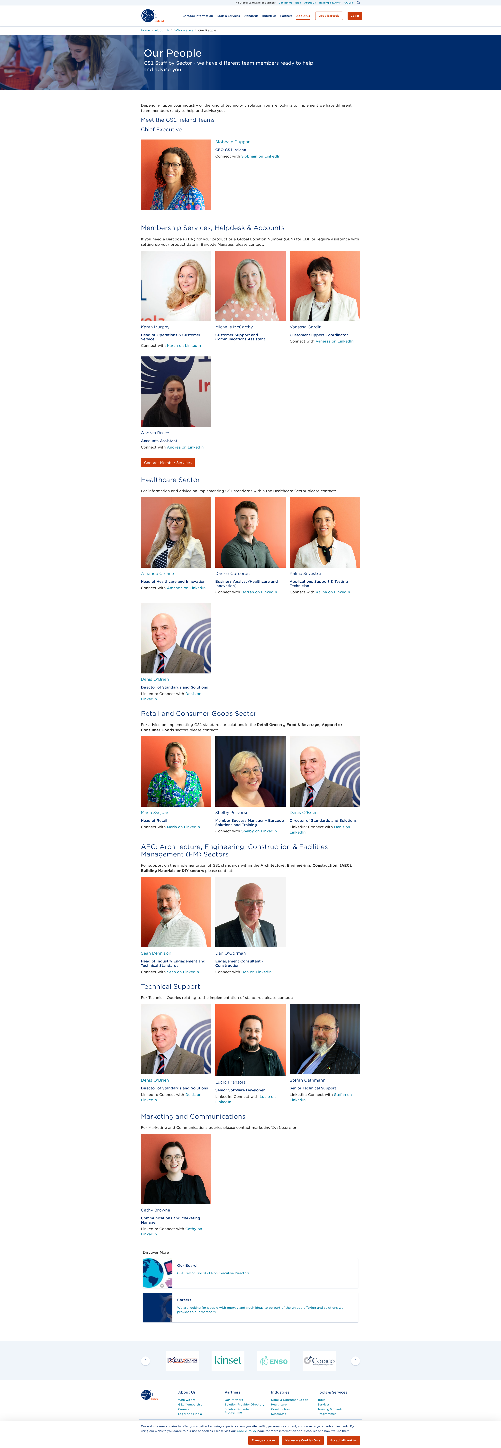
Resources (278, 1413)
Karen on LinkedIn (184, 345)
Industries (269, 15)
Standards (251, 15)
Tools (321, 1399)
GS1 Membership (190, 1404)
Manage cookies (263, 1440)
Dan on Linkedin (256, 972)
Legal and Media (190, 1413)
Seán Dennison (156, 953)
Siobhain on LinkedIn (260, 156)
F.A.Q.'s (348, 2)
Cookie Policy (247, 1431)
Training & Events (330, 2)
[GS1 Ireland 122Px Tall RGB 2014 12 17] (150, 1394)
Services (324, 1404)
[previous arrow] (145, 1360)
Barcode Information (198, 15)
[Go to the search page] (358, 2)
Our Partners (234, 1399)
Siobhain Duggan (232, 142)
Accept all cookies (343, 1440)
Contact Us (285, 2)
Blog (298, 2)
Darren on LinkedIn (259, 592)
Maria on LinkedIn (183, 827)
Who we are (187, 1399)
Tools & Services (228, 15)
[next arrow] (355, 1360)
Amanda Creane (157, 573)
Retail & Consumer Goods (289, 1399)
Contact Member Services (168, 463)
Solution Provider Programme (237, 1411)
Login (355, 15)
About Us (310, 2)
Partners (286, 15)
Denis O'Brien (155, 679)
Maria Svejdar (155, 812)
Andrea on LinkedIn (185, 447)
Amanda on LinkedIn (186, 588)
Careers (183, 1409)
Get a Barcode (329, 15)
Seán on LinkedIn (183, 972)
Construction (280, 1409)
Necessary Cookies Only (302, 1440)
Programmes (327, 1413)
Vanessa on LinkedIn (335, 341)
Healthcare (279, 1404)
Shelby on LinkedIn (259, 831)
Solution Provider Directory (244, 1404)
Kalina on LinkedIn (333, 592)
